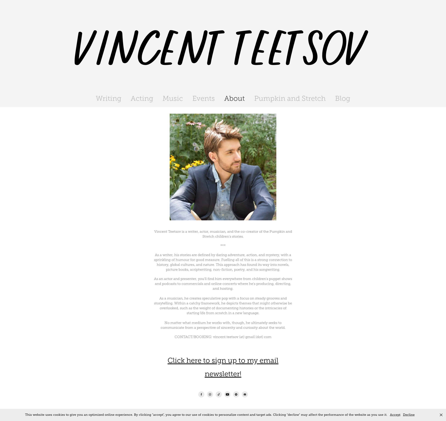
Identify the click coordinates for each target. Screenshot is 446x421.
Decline (409, 414)
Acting (142, 98)
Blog (342, 98)
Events (203, 98)
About (234, 98)
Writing (108, 98)
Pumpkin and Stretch (290, 98)
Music (173, 98)
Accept (395, 414)
